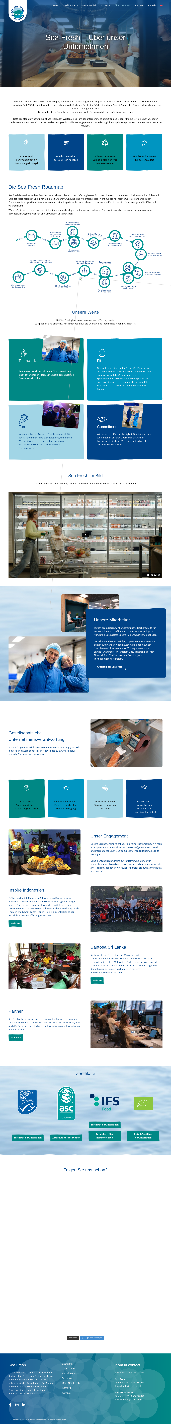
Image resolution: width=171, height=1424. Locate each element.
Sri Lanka (105, 5)
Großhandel (69, 5)
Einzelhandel (89, 5)
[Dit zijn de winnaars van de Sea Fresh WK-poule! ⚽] (66, 1214)
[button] (161, 5)
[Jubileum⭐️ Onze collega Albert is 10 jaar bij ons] (144, 1267)
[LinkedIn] (23, 1405)
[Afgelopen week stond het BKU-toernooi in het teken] (144, 1207)
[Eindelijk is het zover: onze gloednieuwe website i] (105, 1217)
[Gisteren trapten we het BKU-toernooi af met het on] (66, 1288)
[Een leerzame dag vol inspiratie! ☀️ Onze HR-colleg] (27, 1286)
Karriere (139, 5)
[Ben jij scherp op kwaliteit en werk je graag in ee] (105, 1295)
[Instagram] (17, 1405)
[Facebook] (10, 1405)
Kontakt (152, 5)
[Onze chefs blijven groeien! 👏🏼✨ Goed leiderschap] (27, 1215)
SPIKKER (62, 1419)
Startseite (53, 5)
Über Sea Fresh (122, 5)
